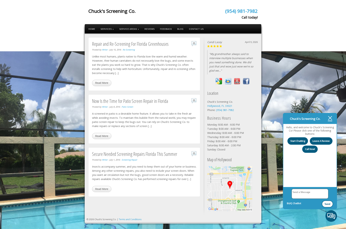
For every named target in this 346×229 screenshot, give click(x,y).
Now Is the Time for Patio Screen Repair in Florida (130, 101)
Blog (180, 29)
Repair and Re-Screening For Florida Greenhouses (130, 44)
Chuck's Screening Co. (112, 11)
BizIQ (289, 203)
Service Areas (129, 29)
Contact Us (196, 29)
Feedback (166, 29)
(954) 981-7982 (241, 11)
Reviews (150, 29)
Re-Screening (129, 49)
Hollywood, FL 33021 (219, 106)
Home (91, 29)
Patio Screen (127, 106)
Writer (105, 49)
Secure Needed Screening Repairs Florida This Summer (134, 154)
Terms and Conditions (130, 219)
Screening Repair (129, 159)
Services (107, 29)
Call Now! (310, 149)
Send (327, 204)
